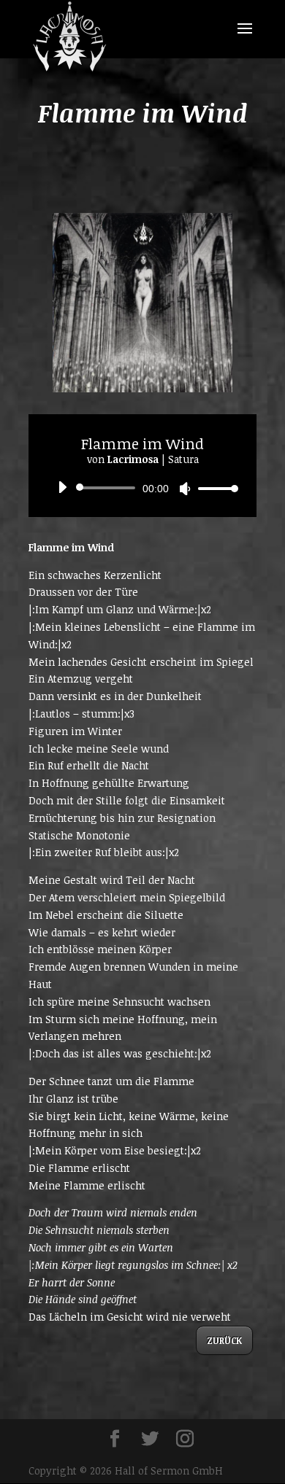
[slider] (214, 488)
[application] (142, 488)
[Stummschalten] (184, 488)
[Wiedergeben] (62, 487)
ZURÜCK (224, 1340)
